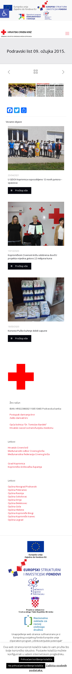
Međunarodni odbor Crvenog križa (26, 450)
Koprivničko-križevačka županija (25, 466)
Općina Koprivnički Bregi (20, 513)
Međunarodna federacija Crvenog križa (29, 454)
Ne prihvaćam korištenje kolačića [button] (25, 665)
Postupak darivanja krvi (22, 414)
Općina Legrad (15, 519)
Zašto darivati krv (19, 417)
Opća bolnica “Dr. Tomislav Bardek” (28, 424)
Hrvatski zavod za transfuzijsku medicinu (31, 427)
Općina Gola (14, 506)
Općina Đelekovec (17, 503)
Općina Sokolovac (17, 496)
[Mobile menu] (67, 33)
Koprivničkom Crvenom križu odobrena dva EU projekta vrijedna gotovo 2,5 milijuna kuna (32, 256)
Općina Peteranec (17, 489)
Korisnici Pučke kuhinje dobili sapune (27, 330)
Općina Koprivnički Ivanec (21, 516)
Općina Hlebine (16, 509)
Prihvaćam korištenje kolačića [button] (36, 659)
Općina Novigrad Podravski (22, 486)
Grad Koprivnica (16, 463)
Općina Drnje (15, 499)
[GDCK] (16, 33)
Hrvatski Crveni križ (18, 447)
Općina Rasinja (16, 493)
